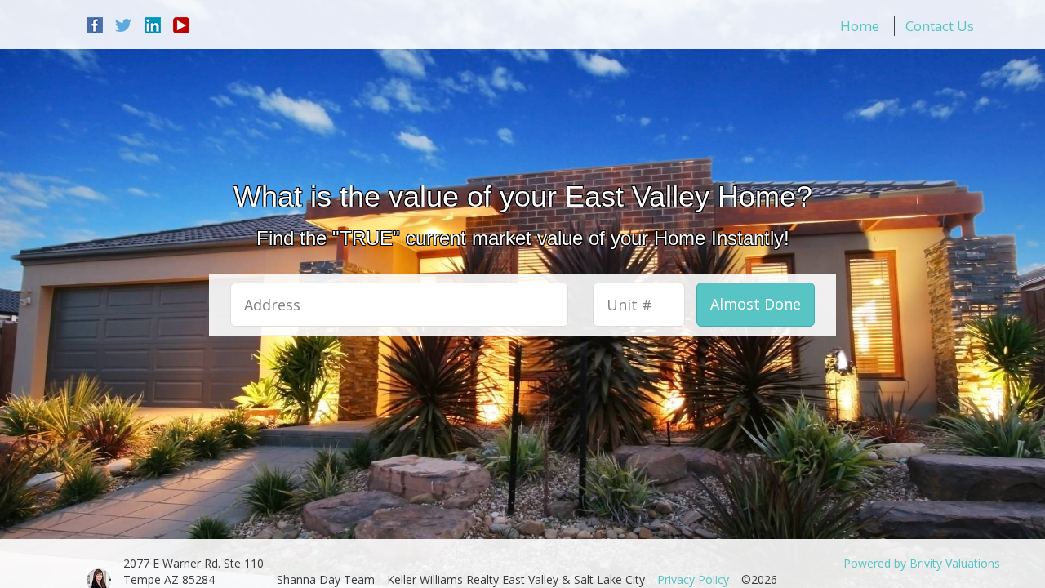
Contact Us (939, 25)
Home (859, 25)
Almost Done (755, 304)
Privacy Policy (693, 579)
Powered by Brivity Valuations (921, 563)
